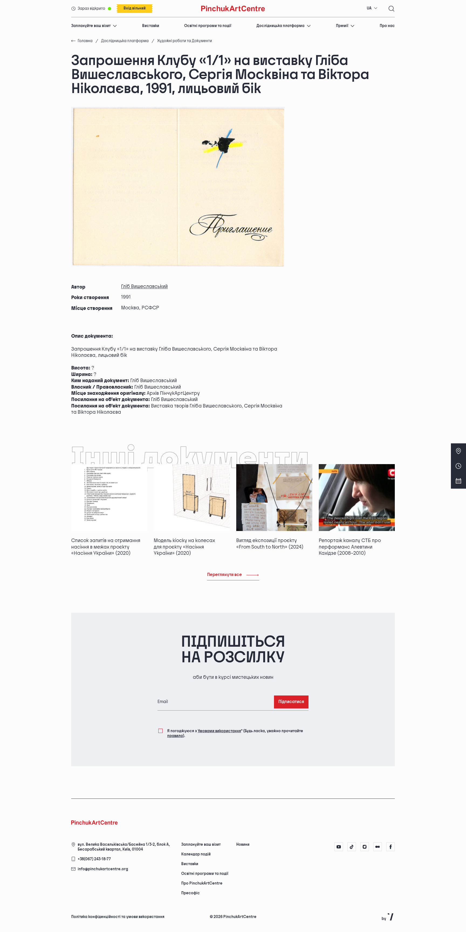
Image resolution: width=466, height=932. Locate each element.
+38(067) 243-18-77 (94, 859)
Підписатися (291, 701)
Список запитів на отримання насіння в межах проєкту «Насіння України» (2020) (105, 547)
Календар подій (196, 854)
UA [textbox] (369, 8)
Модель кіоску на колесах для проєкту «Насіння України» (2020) (184, 547)
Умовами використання (219, 731)
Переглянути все (224, 574)
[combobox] (372, 8)
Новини (242, 844)
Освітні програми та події (207, 25)
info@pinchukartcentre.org (103, 869)
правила (175, 736)
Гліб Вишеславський (144, 286)
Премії (342, 25)
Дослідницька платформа (280, 25)
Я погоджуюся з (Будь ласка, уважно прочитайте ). (235, 733)
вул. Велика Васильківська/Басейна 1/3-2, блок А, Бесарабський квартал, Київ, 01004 (124, 847)
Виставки (150, 25)
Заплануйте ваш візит (91, 25)
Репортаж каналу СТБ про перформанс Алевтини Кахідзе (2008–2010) (350, 547)
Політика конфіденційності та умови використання (118, 916)
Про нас (387, 25)
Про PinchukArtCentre (201, 883)
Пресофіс (190, 893)
